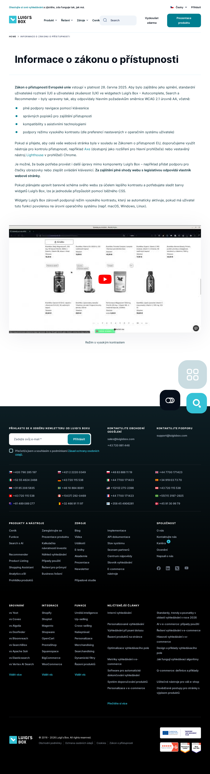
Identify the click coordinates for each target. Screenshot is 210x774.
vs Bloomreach (18, 638)
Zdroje (81, 20)
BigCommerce (51, 657)
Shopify (46, 612)
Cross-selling (83, 625)
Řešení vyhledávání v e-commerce (179, 630)
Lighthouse (34, 155)
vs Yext (13, 612)
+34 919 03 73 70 (170, 480)
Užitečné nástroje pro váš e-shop (178, 681)
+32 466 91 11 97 (72, 503)
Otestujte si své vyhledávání (26, 7)
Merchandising (84, 645)
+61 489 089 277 (24, 503)
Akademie (81, 556)
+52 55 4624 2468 (25, 480)
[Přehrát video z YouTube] (105, 279)
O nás (160, 530)
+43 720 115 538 (72, 480)
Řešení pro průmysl (54, 567)
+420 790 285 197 (25, 472)
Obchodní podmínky (50, 743)
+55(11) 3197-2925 (171, 495)
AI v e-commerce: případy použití (178, 624)
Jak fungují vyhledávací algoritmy (178, 659)
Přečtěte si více (117, 703)
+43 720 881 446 (118, 445)
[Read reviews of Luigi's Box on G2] (169, 748)
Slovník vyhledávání (119, 562)
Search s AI (16, 543)
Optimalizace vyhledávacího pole (128, 648)
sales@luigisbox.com (121, 439)
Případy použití (51, 560)
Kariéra (161, 543)
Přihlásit (196, 7)
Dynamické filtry (85, 657)
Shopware (48, 632)
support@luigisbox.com (172, 435)
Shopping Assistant (21, 567)
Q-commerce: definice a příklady (178, 670)
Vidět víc (47, 674)
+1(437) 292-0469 (74, 495)
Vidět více (15, 674)
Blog (77, 530)
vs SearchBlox (18, 645)
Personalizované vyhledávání (125, 624)
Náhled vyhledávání (54, 554)
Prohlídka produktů (21, 580)
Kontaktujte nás (167, 536)
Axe (87, 149)
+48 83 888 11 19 (121, 472)
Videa (78, 536)
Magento (47, 625)
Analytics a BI (17, 573)
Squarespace (50, 651)
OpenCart (48, 638)
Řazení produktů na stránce (124, 636)
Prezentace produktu (184, 20)
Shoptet (47, 619)
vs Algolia (15, 625)
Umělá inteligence (86, 612)
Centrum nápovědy (119, 556)
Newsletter (82, 569)
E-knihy (79, 549)
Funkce (14, 536)
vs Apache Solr (18, 651)
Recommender (18, 554)
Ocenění (162, 549)
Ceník (96, 20)
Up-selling (81, 619)
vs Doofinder (17, 632)
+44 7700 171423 (170, 472)
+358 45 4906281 (122, 503)
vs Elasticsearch (19, 657)
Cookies (101, 743)
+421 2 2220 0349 (74, 472)
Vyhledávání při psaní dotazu (125, 630)
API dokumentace (118, 536)
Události (80, 543)
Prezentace (82, 562)
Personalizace (83, 638)
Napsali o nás (165, 556)
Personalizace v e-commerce (126, 688)
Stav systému (116, 543)
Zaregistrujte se (52, 530)
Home (12, 36)
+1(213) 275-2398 (122, 488)
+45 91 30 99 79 (169, 503)
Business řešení (52, 573)
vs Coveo (15, 619)
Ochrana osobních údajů (79, 743)
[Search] (105, 20)
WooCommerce (52, 664)
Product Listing (18, 560)
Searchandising (84, 651)
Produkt (49, 20)
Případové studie (85, 580)
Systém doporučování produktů (127, 681)
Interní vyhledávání (119, 612)
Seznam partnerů (118, 549)
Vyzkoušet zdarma (152, 20)
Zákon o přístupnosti (121, 743)
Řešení (65, 20)
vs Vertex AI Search (21, 664)
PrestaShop (49, 645)
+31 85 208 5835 (24, 488)
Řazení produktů (85, 664)
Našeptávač (82, 632)
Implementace (116, 530)
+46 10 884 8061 (73, 488)
